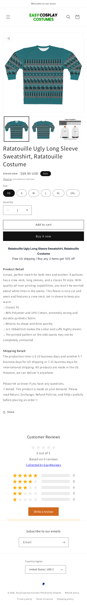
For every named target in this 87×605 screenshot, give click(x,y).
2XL (72, 193)
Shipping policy (65, 599)
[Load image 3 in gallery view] (70, 129)
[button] (8, 17)
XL (58, 193)
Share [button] (11, 412)
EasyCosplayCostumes (28, 592)
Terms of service (44, 599)
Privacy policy (24, 599)
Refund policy (72, 592)
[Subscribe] (63, 542)
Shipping (7, 179)
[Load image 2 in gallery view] (43, 129)
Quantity (8, 202)
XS (9, 193)
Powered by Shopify (50, 592)
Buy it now (43, 236)
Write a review (43, 511)
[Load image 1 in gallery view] (16, 129)
